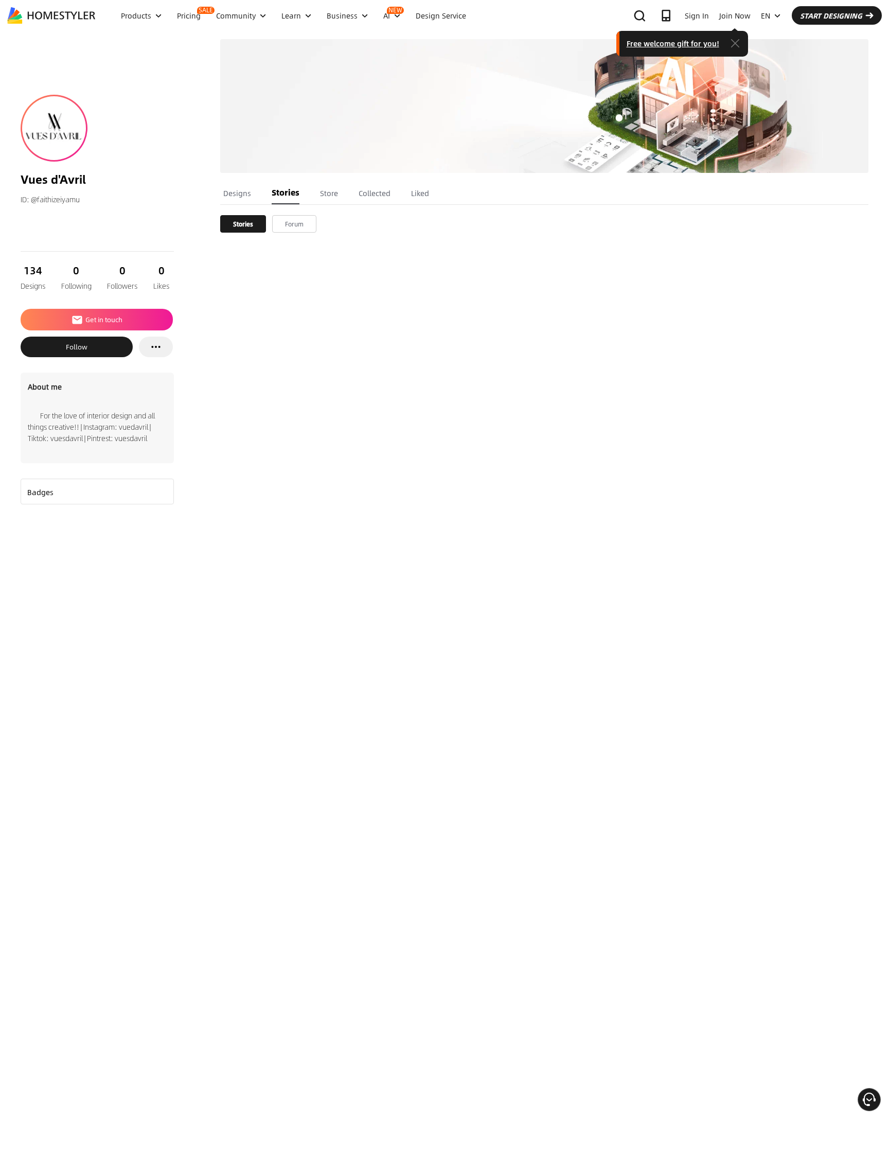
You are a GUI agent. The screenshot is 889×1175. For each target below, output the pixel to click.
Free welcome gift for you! (673, 43)
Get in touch (103, 319)
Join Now (735, 15)
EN (765, 15)
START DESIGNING (831, 15)
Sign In (697, 15)
